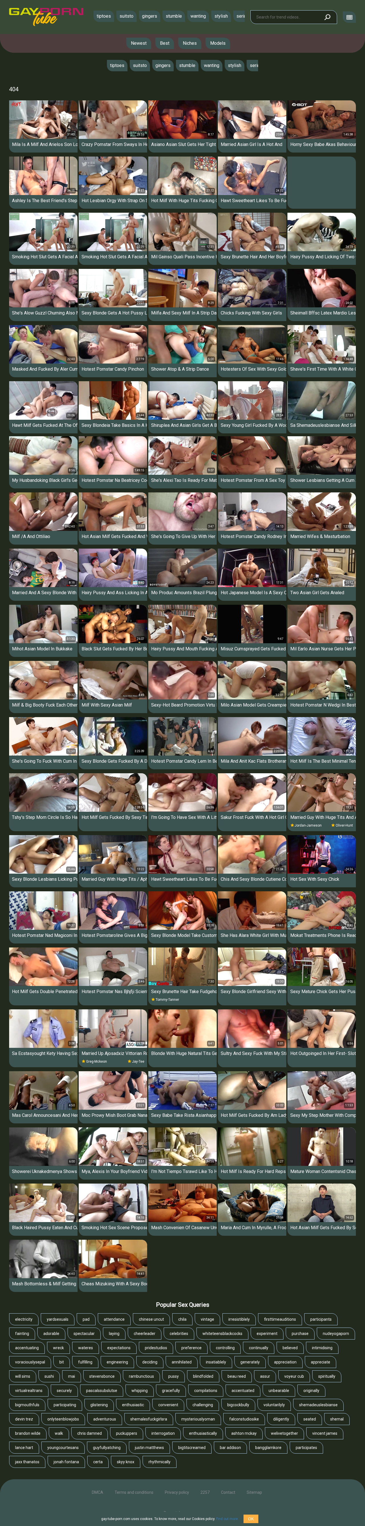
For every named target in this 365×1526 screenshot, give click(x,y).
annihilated (182, 1362)
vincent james (324, 1433)
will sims (22, 1376)
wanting (198, 16)
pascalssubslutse (101, 1390)
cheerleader (144, 1333)
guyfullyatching (107, 1447)
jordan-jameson (308, 825)
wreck (58, 1348)
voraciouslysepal (30, 1362)
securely (64, 1390)
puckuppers (126, 1433)
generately (250, 1362)
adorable (51, 1333)
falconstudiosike (244, 1419)
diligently (281, 1419)
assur (265, 1376)
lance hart (24, 1447)
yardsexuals (57, 1319)
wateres (85, 1348)
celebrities (179, 1333)
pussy (173, 1376)
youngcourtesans (63, 1447)
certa (98, 1462)
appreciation (285, 1362)
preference (191, 1348)
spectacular (84, 1333)
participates (306, 1447)
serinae (243, 16)
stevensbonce (102, 1376)
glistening (99, 1405)
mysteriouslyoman (198, 1419)
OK (251, 1519)
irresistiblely (239, 1319)
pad (86, 1319)
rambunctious (141, 1376)
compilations (205, 1390)
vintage (207, 1319)
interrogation (163, 1433)
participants (321, 1319)
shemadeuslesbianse (318, 1405)
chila (182, 1319)
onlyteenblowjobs (63, 1419)
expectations (119, 1348)
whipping (139, 1390)
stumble (174, 16)
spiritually (326, 1376)
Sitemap (254, 1492)
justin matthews (149, 1447)
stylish (221, 16)
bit (61, 1362)
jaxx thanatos (27, 1462)
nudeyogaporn (336, 1333)
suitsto (126, 16)
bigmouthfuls (27, 1405)
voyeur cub (294, 1376)
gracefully (171, 1390)
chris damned (89, 1433)
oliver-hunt (344, 825)
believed (290, 1348)
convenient (168, 1405)
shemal (337, 1419)
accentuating (27, 1348)
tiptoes (104, 16)
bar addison (230, 1447)
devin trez (24, 1419)
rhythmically (160, 1462)
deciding (149, 1362)
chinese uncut (151, 1319)
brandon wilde (27, 1433)
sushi (49, 1376)
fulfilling (85, 1362)
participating (65, 1405)
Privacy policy (177, 1492)
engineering (117, 1362)
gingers (149, 16)
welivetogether (284, 1433)
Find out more (227, 1519)
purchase (300, 1333)
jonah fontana (66, 1462)
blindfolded (203, 1376)
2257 (205, 1492)
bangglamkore (268, 1447)
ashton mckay (244, 1433)
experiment (267, 1333)
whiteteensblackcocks (222, 1333)
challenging (202, 1405)
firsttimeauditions (280, 1319)
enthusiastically (203, 1433)
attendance (114, 1319)
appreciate (320, 1362)
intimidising (322, 1348)
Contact (228, 1492)
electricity (24, 1319)
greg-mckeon (96, 1062)
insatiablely (216, 1362)
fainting (22, 1333)
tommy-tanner (167, 1000)
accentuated (243, 1390)
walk (59, 1433)
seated (309, 1419)
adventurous (104, 1419)
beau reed (237, 1376)
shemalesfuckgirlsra (148, 1419)
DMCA (97, 1492)
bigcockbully (238, 1405)
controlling (225, 1348)
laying (114, 1333)
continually (258, 1348)
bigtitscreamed (192, 1447)
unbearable (279, 1390)
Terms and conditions (134, 1492)
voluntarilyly (274, 1405)
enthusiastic (133, 1405)
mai (71, 1376)
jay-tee (138, 1062)
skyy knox (125, 1462)
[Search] (327, 17)
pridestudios (156, 1348)
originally (311, 1390)
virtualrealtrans (28, 1390)
